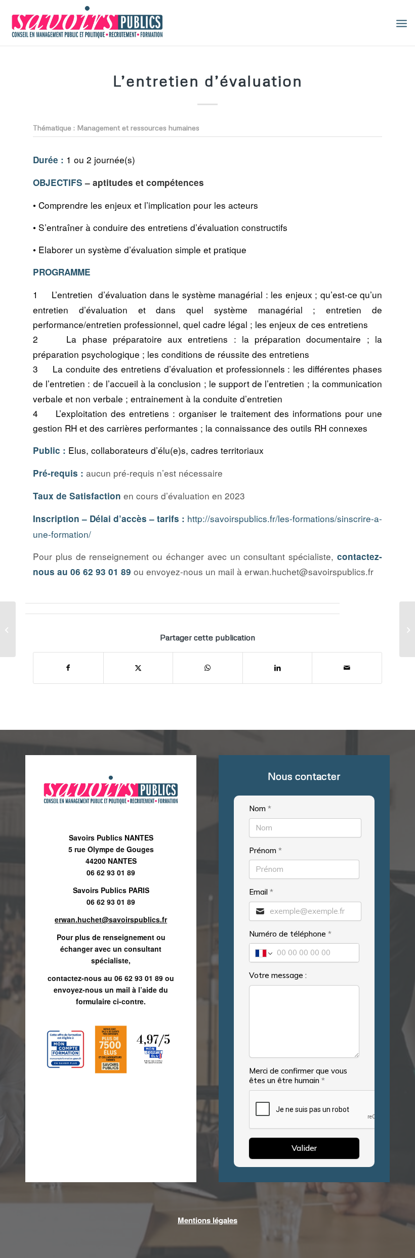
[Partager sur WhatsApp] (207, 668)
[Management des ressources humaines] (8, 629)
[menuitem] (401, 22)
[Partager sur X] (138, 668)
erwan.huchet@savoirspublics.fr (111, 919)
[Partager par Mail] (347, 668)
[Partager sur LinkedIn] (277, 668)
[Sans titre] (87, 22)
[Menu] (401, 22)
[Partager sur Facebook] (68, 668)
